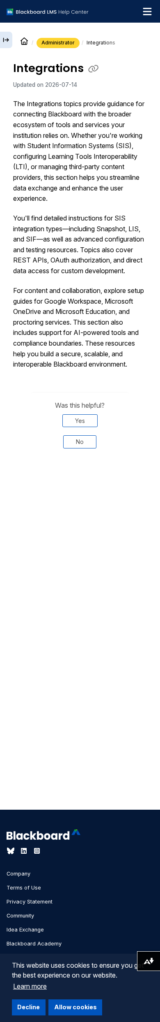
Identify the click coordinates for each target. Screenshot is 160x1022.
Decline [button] (28, 1006)
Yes (80, 420)
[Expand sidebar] (6, 40)
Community (20, 916)
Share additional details (80, 482)
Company (18, 874)
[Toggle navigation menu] (147, 11)
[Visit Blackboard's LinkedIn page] (25, 851)
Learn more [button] (30, 986)
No (80, 441)
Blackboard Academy (34, 944)
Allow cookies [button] (75, 1006)
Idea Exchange (25, 930)
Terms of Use (24, 888)
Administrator (58, 42)
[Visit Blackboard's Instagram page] (37, 851)
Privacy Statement (30, 902)
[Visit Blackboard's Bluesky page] (11, 851)
